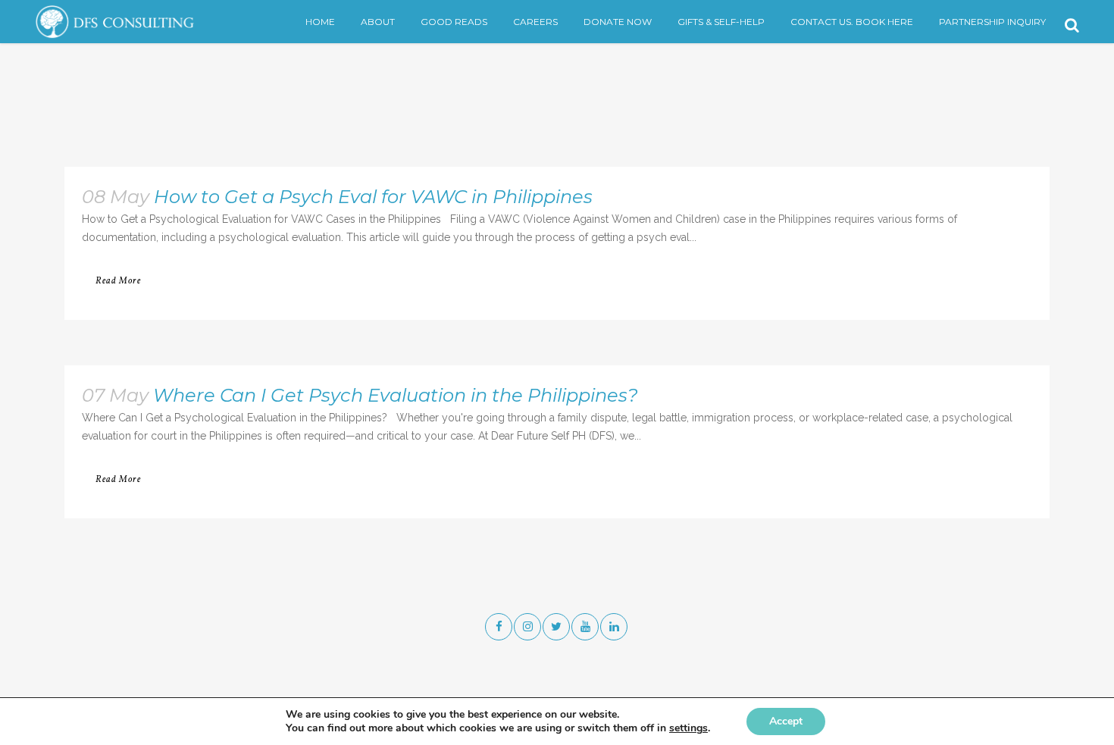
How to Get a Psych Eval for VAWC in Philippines (373, 197)
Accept (786, 721)
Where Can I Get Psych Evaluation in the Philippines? (395, 395)
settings (688, 728)
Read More (118, 281)
